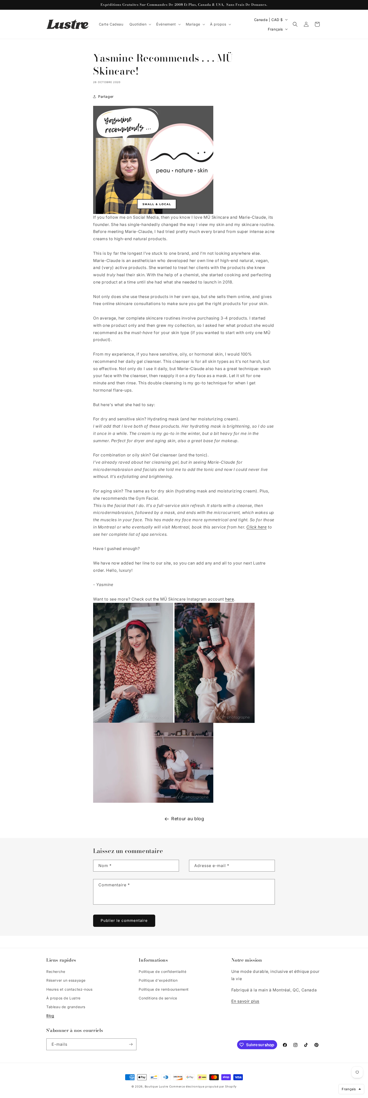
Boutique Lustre (156, 1086)
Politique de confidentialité (162, 971)
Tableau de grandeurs (65, 1007)
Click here (256, 526)
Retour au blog (187, 818)
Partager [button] (106, 96)
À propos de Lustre (63, 998)
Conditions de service (158, 998)
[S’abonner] (130, 1044)
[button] (139, 24)
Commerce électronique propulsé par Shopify (203, 1086)
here (229, 599)
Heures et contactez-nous (69, 989)
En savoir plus (245, 1001)
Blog (50, 1015)
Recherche (55, 971)
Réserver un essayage (66, 980)
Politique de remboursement (164, 989)
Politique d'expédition (158, 980)
